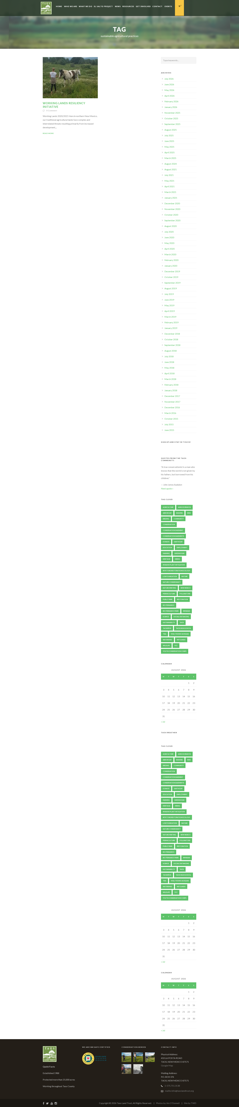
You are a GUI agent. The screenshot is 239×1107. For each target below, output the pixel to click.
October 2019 (171, 277)
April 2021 (169, 186)
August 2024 (170, 163)
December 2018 (172, 333)
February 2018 (171, 384)
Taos (182, 622)
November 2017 (172, 401)
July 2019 (169, 294)
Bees (189, 513)
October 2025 (171, 118)
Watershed (167, 640)
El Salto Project (103, 6)
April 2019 (169, 311)
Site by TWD (190, 1103)
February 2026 (171, 101)
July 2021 (169, 175)
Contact (157, 6)
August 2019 (170, 288)
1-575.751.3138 (172, 1085)
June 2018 (169, 362)
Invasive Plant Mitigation (174, 565)
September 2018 (172, 345)
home (59, 6)
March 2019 (170, 316)
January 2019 (170, 328)
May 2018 (169, 367)
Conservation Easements (173, 536)
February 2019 (171, 322)
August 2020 (170, 226)
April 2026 (169, 95)
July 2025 (169, 135)
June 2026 (169, 84)
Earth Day (178, 542)
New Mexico (186, 588)
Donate (166, 542)
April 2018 (169, 373)
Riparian (186, 611)
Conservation (169, 524)
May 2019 (169, 305)
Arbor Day (167, 513)
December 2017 (172, 396)
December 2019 (172, 271)
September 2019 (172, 282)
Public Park (167, 599)
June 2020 (169, 237)
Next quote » (167, 488)
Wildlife (166, 645)
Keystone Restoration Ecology (176, 570)
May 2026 (169, 90)
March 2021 (170, 192)
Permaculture (169, 594)
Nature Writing (169, 588)
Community (179, 519)
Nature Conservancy (172, 582)
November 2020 (172, 209)
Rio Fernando (168, 605)
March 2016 (170, 413)
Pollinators (185, 594)
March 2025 (170, 158)
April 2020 (169, 248)
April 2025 (169, 152)
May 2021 (169, 180)
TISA (164, 634)
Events (168, 6)
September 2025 (172, 124)
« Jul (163, 721)
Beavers (179, 513)
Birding (166, 519)
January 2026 (170, 107)
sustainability (169, 622)
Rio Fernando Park (171, 611)
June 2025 (169, 141)
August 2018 (170, 350)
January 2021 (170, 197)
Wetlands (181, 640)
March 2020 (170, 254)
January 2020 (170, 265)
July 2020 (169, 231)
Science (166, 616)
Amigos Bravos (184, 507)
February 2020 (171, 260)
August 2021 (170, 169)
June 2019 (169, 299)
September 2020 (172, 220)
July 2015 (169, 424)
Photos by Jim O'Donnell (168, 1103)
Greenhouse (179, 553)
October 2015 (171, 418)
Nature (184, 576)
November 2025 (172, 112)
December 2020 (172, 203)
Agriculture (168, 507)
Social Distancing (181, 616)
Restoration (182, 599)
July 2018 (169, 356)
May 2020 (169, 243)
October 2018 (171, 339)
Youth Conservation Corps (174, 651)
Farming (166, 553)
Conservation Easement (173, 530)
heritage (166, 559)
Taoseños (167, 628)
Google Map (167, 1065)
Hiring (177, 559)
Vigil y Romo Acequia (180, 634)
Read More (48, 133)
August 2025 (170, 129)
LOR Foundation (170, 576)
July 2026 (169, 78)
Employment (182, 547)
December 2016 (172, 407)
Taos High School (183, 628)
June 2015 (169, 430)
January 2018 (170, 390)
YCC (176, 645)
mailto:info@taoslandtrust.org (179, 1090)
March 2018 (170, 379)
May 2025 (169, 146)
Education (167, 547)
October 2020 (171, 214)
